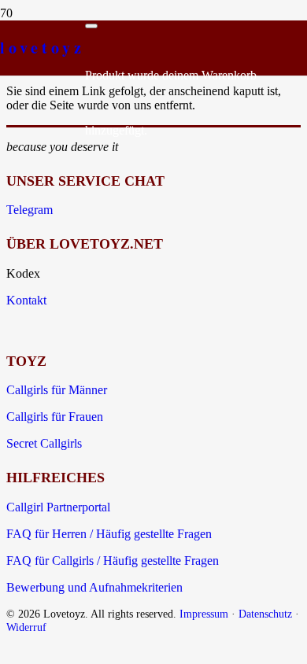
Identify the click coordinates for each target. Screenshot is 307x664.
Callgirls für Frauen (54, 416)
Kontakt (26, 300)
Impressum (203, 613)
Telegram (29, 209)
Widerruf (26, 627)
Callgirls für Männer (56, 390)
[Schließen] (91, 26)
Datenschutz (265, 613)
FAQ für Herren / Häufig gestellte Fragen (109, 533)
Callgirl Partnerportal (58, 507)
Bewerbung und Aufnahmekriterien (94, 587)
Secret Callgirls (44, 443)
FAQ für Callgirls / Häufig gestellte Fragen (112, 560)
